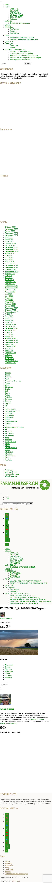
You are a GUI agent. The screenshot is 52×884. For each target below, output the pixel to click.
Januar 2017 (10, 326)
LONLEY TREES (16, 15)
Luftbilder (8, 21)
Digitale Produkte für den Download (24, 39)
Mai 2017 (8, 318)
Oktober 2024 (10, 227)
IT (6, 407)
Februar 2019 (10, 282)
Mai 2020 (8, 259)
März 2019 (9, 280)
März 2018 (9, 302)
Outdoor (8, 425)
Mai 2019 (8, 278)
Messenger (9, 415)
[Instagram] (4, 728)
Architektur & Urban (13, 381)
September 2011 (11, 361)
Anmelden (9, 470)
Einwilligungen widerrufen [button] (20, 59)
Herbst (7, 403)
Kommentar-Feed (12, 474)
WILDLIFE (14, 9)
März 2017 (9, 322)
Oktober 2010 (10, 363)
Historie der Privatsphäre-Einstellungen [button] (25, 57)
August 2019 (10, 274)
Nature (7, 423)
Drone (7, 393)
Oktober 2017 (10, 310)
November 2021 (11, 235)
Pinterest (12, 723)
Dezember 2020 (11, 247)
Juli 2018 (8, 294)
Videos (7, 25)
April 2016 (9, 336)
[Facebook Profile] (1, 728)
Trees (7, 446)
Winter (7, 458)
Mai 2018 (8, 298)
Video (7, 450)
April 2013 (9, 351)
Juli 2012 (8, 355)
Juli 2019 (8, 276)
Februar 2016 (10, 338)
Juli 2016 (8, 332)
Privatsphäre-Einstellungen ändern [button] (24, 55)
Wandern (8, 454)
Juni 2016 (9, 334)
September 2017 (11, 312)
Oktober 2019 (10, 270)
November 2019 (11, 268)
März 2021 (9, 241)
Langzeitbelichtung (12, 411)
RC (6, 429)
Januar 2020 (10, 263)
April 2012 (9, 357)
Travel (7, 444)
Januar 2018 (10, 306)
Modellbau (9, 27)
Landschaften (10, 409)
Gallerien (8, 399)
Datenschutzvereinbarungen (21, 53)
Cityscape (9, 387)
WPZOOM (16, 881)
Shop (7, 35)
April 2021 (9, 239)
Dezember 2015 (11, 340)
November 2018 (11, 288)
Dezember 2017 (11, 308)
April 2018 (9, 300)
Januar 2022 (10, 231)
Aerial (7, 375)
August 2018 (10, 292)
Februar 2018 (10, 304)
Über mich (9, 43)
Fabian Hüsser (6, 618)
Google (8, 401)
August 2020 (10, 253)
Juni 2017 (9, 316)
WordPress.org (11, 476)
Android (8, 377)
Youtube (40, 719)
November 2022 (11, 229)
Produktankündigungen (14, 427)
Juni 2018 (9, 296)
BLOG (7, 5)
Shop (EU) (9, 41)
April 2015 (9, 344)
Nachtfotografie (11, 421)
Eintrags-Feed (10, 472)
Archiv (7, 383)
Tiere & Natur (10, 442)
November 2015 (11, 342)
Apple (7, 379)
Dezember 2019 (11, 265)
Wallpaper (9, 452)
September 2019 (11, 272)
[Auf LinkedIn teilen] (10, 627)
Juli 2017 (8, 314)
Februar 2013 (10, 353)
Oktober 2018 (10, 290)
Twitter (33, 719)
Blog (7, 385)
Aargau (8, 373)
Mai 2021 (8, 237)
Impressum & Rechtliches (15, 49)
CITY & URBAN (16, 17)
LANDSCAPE (15, 13)
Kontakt (13, 47)
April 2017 (9, 320)
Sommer (8, 440)
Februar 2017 (10, 324)
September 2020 (11, 251)
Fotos (7, 7)
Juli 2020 (8, 255)
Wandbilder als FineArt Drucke (22, 37)
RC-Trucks (14, 29)
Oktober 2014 (10, 347)
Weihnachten (10, 456)
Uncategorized (11, 448)
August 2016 (10, 330)
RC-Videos (14, 33)
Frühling (8, 397)
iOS (6, 405)
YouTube (8, 460)
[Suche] (1, 504)
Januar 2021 (10, 245)
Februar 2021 (10, 243)
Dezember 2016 (11, 328)
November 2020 (11, 249)
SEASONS (14, 11)
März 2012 (9, 359)
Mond (7, 419)
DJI (6, 391)
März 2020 (9, 261)
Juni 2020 (9, 257)
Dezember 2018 (11, 286)
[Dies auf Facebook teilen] (7, 627)
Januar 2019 (10, 284)
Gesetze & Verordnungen (20, 23)
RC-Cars (13, 31)
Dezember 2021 (11, 233)
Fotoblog (13, 19)
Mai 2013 (8, 349)
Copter (7, 389)
